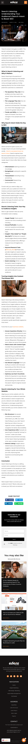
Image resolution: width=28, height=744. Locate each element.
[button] (9, 500)
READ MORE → (6, 589)
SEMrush (8, 249)
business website (18, 326)
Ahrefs (14, 249)
